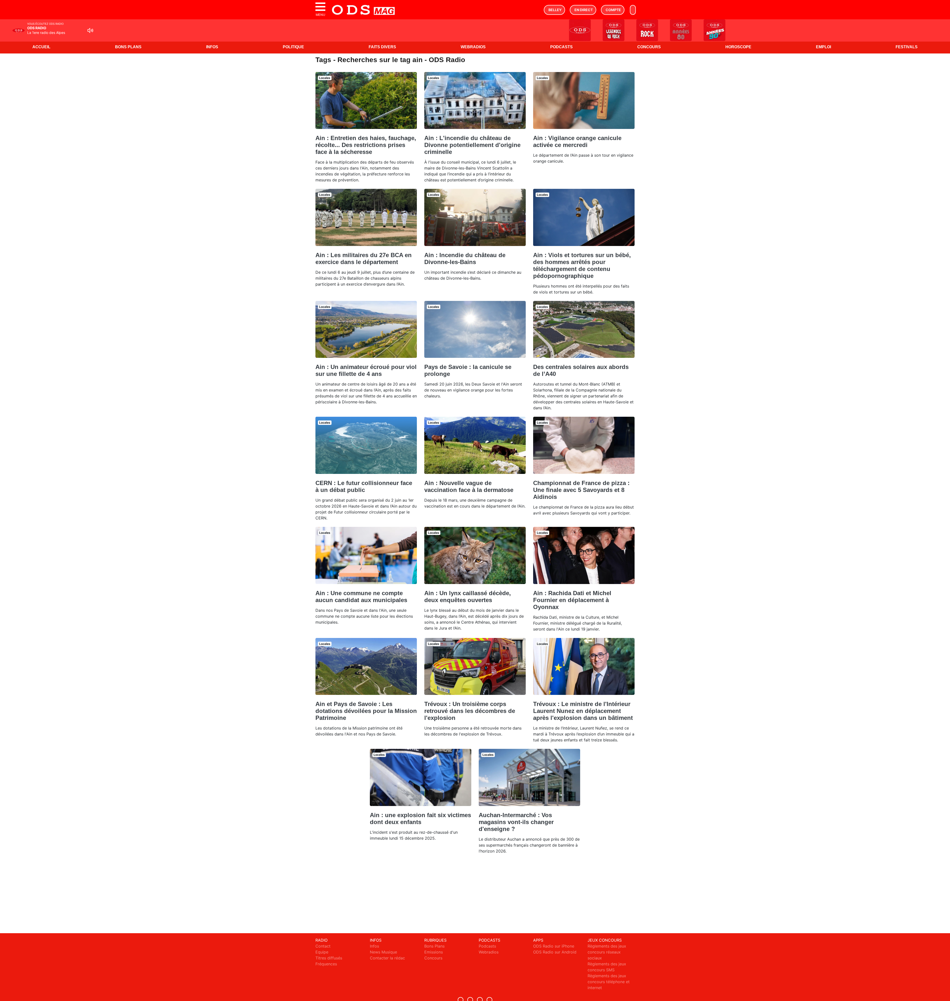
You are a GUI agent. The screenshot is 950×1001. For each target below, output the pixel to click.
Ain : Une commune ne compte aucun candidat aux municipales (361, 596)
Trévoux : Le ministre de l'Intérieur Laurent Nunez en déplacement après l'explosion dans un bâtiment (583, 711)
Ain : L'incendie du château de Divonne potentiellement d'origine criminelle (472, 145)
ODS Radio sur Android (554, 952)
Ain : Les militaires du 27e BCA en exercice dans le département (363, 258)
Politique (293, 47)
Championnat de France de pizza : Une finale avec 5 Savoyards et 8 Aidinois (581, 490)
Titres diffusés (328, 957)
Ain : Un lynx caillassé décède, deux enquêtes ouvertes (467, 596)
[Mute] (90, 30)
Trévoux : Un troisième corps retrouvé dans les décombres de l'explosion (469, 711)
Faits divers (382, 47)
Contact (323, 946)
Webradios (473, 47)
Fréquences (326, 963)
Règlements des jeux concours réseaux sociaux (607, 952)
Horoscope (738, 47)
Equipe (321, 952)
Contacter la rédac (387, 957)
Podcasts (561, 47)
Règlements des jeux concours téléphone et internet (609, 981)
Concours (649, 47)
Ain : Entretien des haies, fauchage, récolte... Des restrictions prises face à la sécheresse (365, 145)
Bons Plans (128, 47)
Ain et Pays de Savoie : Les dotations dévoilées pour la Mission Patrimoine (366, 711)
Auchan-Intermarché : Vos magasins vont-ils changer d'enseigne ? (516, 822)
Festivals (907, 47)
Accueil (41, 47)
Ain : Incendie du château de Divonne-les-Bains (464, 258)
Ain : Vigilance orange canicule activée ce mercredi (577, 141)
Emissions (433, 952)
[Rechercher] (633, 10)
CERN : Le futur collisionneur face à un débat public (363, 486)
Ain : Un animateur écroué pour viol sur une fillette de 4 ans (366, 370)
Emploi (823, 47)
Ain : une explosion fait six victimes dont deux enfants (420, 818)
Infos (212, 47)
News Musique (383, 952)
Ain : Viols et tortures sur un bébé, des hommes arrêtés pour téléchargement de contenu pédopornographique (582, 265)
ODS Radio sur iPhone (553, 946)
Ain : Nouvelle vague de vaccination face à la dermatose (468, 486)
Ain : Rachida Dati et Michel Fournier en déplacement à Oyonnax (572, 600)
